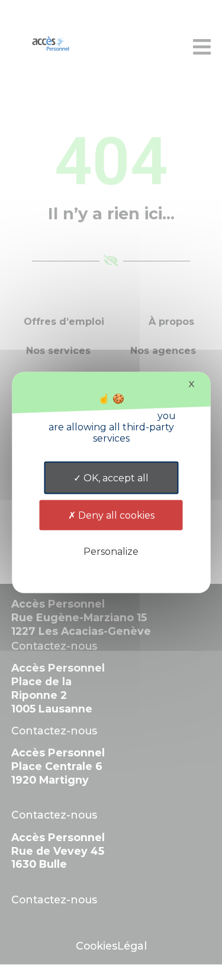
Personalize (111, 551)
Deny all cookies (115, 515)
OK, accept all (115, 478)
